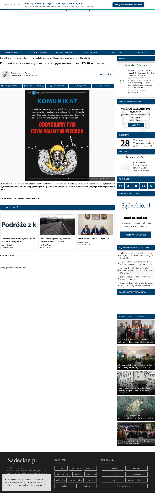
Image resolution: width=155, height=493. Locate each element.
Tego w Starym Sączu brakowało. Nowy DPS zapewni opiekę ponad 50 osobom (136, 263)
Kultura (87, 486)
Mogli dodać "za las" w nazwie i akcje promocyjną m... (135, 301)
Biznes (78, 474)
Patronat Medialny (124, 486)
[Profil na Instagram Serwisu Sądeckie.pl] (143, 186)
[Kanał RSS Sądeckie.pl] (151, 186)
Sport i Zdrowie (116, 53)
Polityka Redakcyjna (136, 480)
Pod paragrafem (75, 480)
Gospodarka (91, 474)
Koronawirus (75, 468)
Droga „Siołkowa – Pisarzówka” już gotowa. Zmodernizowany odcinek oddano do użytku (137, 285)
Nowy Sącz (90, 468)
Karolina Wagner (24, 73)
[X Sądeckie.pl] (128, 186)
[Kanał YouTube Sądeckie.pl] (135, 186)
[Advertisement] (77, 32)
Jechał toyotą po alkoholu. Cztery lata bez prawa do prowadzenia (137, 278)
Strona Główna (5, 58)
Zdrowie (61, 468)
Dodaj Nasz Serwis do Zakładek (128, 5)
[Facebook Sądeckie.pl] (120, 186)
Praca (113, 480)
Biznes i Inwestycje (90, 53)
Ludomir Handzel (63, 474)
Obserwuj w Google (135, 235)
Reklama (112, 474)
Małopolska (60, 480)
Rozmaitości (142, 53)
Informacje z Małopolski (38, 53)
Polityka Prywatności (136, 474)
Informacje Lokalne (12, 53)
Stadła (90, 480)
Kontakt (136, 124)
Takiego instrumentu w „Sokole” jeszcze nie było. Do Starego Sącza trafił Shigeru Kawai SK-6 (136, 255)
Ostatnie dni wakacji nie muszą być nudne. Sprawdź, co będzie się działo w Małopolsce (136, 270)
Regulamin (113, 468)
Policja (65, 486)
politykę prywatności (37, 485)
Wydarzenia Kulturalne (64, 53)
